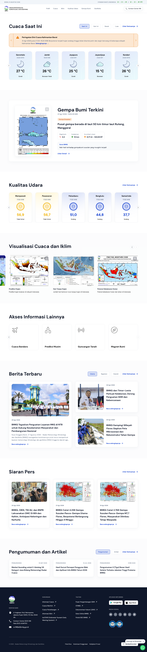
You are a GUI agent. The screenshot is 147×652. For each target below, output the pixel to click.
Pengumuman (103, 552)
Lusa (116, 26)
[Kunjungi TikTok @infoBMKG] (129, 614)
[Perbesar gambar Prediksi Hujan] (46, 259)
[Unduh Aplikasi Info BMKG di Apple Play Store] (131, 602)
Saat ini (84, 26)
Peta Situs (68, 644)
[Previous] (11, 40)
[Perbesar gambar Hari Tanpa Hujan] (91, 259)
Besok (107, 26)
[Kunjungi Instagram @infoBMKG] (125, 614)
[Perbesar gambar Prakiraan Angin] (2, 259)
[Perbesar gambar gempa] (47, 109)
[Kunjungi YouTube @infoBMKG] (110, 614)
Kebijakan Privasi (94, 644)
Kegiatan (104, 374)
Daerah (115, 374)
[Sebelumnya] (9, 65)
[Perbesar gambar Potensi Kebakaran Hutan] (135, 259)
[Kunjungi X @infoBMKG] (120, 614)
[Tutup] (143, 641)
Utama (92, 374)
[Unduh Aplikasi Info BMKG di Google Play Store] (116, 602)
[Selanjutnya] (138, 65)
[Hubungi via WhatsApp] (142, 647)
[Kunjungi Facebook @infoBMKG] (115, 614)
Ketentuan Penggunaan (80, 644)
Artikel (116, 552)
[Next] (136, 40)
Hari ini (95, 26)
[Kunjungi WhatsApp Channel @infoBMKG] (134, 614)
